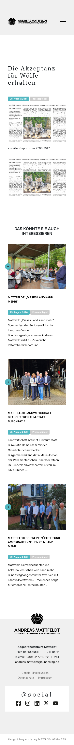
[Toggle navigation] (63, 21)
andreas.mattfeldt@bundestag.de (37, 661)
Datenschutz (26, 677)
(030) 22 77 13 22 (37, 657)
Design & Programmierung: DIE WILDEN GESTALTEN (37, 739)
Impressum (45, 677)
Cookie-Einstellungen (35, 672)
